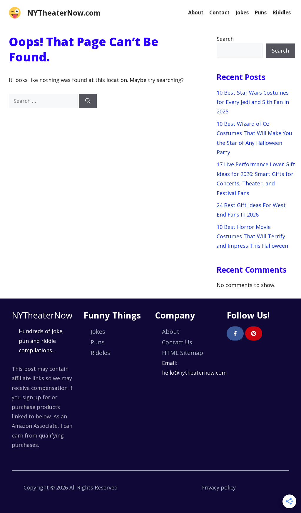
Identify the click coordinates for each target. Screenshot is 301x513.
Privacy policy (218, 487)
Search (225, 38)
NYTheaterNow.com (64, 13)
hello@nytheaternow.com (194, 372)
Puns (261, 12)
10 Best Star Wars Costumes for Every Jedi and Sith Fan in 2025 (253, 102)
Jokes (242, 12)
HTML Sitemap (182, 353)
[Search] (88, 101)
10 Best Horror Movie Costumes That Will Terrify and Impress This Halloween (252, 236)
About (195, 12)
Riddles (281, 12)
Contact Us (177, 342)
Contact (219, 12)
